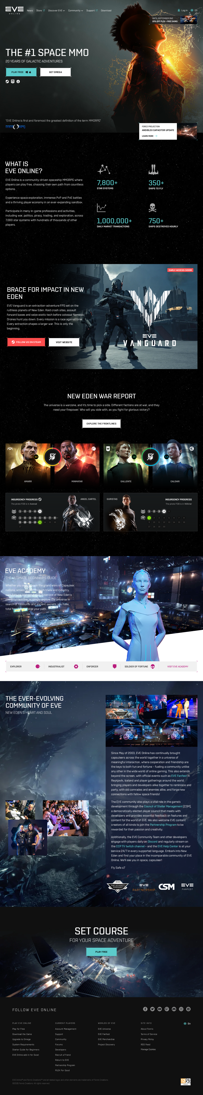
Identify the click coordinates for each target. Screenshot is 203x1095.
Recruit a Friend (63, 1055)
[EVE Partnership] (144, 887)
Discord (152, 841)
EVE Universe (104, 1029)
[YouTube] (159, 1009)
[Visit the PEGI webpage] (186, 1081)
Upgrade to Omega (21, 1039)
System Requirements (23, 1044)
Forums (59, 1044)
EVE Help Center (168, 846)
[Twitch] (167, 1009)
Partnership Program (163, 824)
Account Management (65, 1029)
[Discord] (174, 1009)
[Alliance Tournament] (117, 886)
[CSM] (166, 887)
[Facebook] (145, 1009)
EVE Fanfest (179, 775)
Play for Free (18, 1029)
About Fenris (147, 1029)
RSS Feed (145, 1044)
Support (59, 1034)
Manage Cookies (148, 1049)
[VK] (188, 1009)
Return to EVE (62, 1060)
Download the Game (22, 1034)
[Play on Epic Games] (12, 82)
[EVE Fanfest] (187, 886)
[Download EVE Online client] (18, 82)
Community (60, 1039)
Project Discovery (106, 1044)
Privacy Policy (147, 1039)
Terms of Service (149, 1034)
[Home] (14, 13)
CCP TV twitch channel (130, 846)
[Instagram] (181, 1009)
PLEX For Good (62, 1070)
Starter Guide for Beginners (25, 1049)
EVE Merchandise (106, 1039)
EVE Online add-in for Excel (25, 1055)
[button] (183, 10)
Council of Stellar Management (163, 806)
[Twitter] (152, 1009)
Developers (60, 1049)
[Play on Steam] (7, 82)
